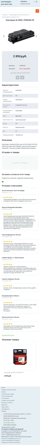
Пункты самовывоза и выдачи (10, 440)
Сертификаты (5, 409)
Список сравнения (7, 396)
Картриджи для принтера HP (19, 15)
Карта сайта (5, 407)
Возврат (3, 411)
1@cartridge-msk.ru (9, 422)
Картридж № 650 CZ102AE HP (13, 372)
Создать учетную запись (8, 390)
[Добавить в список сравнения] (22, 77)
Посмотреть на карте (9, 424)
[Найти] (37, 11)
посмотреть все (8, 335)
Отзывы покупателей (7, 400)
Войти (3, 387)
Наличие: (12, 69)
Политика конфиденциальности (11, 438)
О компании (5, 398)
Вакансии (4, 405)
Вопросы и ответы (7, 402)
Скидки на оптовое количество (10, 442)
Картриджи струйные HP (10, 17)
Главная (5, 15)
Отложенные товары (7, 394)
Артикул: (12, 66)
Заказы (3, 392)
